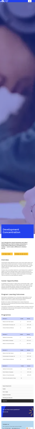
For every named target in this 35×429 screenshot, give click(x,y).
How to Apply (5, 391)
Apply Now (5, 400)
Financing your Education (7, 397)
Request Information (7, 394)
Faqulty (4, 388)
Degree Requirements (7, 385)
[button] (30, 1)
